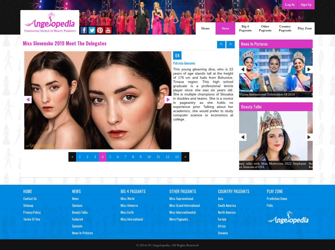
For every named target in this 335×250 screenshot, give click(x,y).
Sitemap (28, 205)
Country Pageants (285, 28)
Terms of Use (31, 219)
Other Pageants (265, 28)
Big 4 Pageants (245, 28)
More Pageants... (179, 219)
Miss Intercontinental (182, 212)
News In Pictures (82, 232)
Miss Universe (129, 205)
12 (167, 157)
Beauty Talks (80, 212)
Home (205, 28)
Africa (222, 226)
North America (227, 212)
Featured (77, 219)
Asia (220, 198)
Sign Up (306, 4)
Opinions (77, 205)
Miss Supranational (181, 198)
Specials (77, 226)
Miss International (132, 219)
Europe (222, 219)
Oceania (223, 232)
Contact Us (30, 198)
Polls (270, 205)
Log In (290, 4)
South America (227, 205)
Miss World (127, 198)
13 (177, 157)
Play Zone (305, 28)
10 (149, 157)
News (225, 28)
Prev (243, 69)
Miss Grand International (184, 205)
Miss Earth (127, 212)
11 (158, 157)
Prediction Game (277, 198)
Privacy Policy (31, 212)
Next (309, 69)
